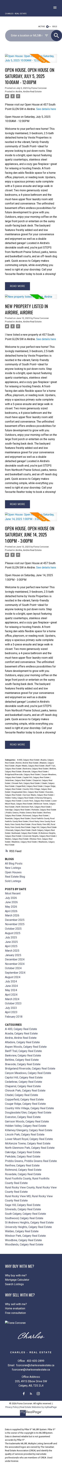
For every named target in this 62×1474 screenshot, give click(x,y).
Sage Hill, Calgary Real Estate (44, 827)
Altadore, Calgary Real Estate (22, 1042)
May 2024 (11, 990)
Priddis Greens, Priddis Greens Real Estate (24, 813)
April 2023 (11, 1012)
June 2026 (11, 902)
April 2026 (11, 911)
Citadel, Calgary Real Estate (21, 1095)
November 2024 (14, 964)
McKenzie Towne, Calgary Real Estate (27, 1143)
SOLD (54, 26)
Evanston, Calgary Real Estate (23, 1117)
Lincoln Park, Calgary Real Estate (37, 801)
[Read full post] (31, 60)
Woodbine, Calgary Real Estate (24, 842)
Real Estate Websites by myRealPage (38, 1407)
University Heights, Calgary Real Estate (39, 836)
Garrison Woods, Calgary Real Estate (38, 795)
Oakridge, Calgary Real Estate (17, 810)
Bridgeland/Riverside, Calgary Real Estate (22, 774)
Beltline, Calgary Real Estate (22, 1059)
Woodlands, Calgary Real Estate (24, 1244)
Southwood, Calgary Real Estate (25, 833)
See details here (46, 109)
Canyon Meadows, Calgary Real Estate (28, 1073)
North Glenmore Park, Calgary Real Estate (33, 807)
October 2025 (13, 928)
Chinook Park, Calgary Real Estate (26, 783)
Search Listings (14, 1284)
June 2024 (11, 986)
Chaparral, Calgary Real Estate (23, 1086)
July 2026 (11, 898)
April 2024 (11, 994)
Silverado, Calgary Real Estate (18, 830)
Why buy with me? (16, 1275)
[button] (23, 1393)
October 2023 (13, 1003)
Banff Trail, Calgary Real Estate (23, 1051)
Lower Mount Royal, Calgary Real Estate (29, 1139)
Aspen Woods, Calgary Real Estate (30, 766)
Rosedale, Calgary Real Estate (17, 818)
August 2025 (12, 933)
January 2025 (13, 955)
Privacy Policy (12, 1407)
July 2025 (11, 937)
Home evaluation (15, 1308)
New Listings (13, 867)
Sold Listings (13, 881)
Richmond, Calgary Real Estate (36, 815)
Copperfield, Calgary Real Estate (29, 786)
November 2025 (14, 924)
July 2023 (11, 1008)
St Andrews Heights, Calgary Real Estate (29, 1222)
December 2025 (14, 920)
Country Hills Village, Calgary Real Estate (29, 1108)
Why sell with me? (16, 1304)
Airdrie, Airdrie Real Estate (29, 91)
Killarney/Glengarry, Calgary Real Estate (28, 1130)
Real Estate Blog (15, 876)
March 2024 (12, 999)
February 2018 (13, 1016)
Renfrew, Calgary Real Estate (22, 1165)
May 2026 (11, 906)
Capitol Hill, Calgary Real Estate (36, 777)
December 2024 (14, 959)
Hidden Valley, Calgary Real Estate (19, 798)
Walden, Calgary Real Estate (17, 839)
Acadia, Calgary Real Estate (21, 1033)
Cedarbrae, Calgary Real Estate (18, 780)
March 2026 (12, 915)
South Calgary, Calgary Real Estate (25, 1213)
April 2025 (11, 946)
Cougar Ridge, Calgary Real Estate (25, 1103)
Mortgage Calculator (17, 1279)
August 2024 (12, 977)
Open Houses (13, 872)
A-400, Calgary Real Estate (28, 760)
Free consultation (15, 1313)
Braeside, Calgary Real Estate (35, 772)
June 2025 (11, 942)
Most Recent (12, 893)
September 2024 (15, 972)
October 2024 (13, 968)
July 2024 (11, 981)
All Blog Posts (13, 863)
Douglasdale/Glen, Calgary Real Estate (28, 792)
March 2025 (12, 950)
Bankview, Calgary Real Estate (36, 769)
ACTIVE (41, 26)
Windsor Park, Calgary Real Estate (25, 1235)
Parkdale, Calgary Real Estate (44, 810)
